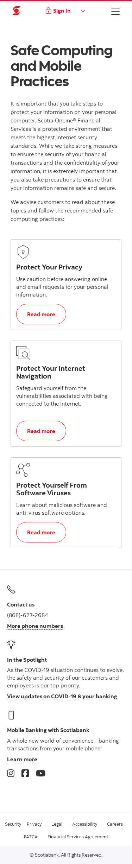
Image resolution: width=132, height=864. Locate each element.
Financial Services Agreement (78, 836)
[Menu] (115, 11)
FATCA (31, 836)
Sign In (62, 10)
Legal (56, 824)
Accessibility (84, 824)
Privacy (34, 824)
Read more (46, 314)
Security (13, 824)
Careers (115, 824)
